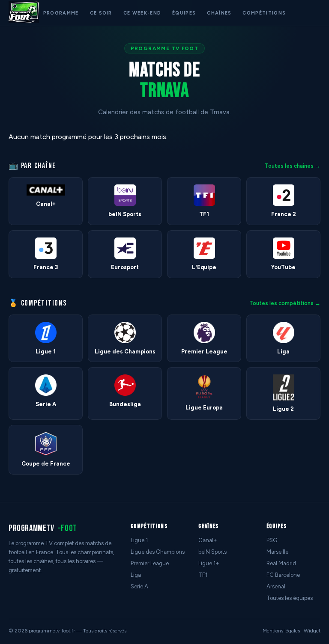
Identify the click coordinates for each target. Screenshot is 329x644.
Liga (136, 575)
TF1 (202, 575)
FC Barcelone (283, 575)
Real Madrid (281, 563)
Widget (312, 631)
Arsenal (275, 586)
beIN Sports (212, 552)
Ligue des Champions (158, 552)
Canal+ (207, 540)
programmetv (43, 528)
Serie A (139, 586)
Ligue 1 (139, 540)
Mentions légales (281, 631)
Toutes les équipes (289, 598)
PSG (271, 540)
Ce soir (101, 13)
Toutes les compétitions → (284, 303)
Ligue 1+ (208, 563)
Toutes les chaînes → (292, 166)
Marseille (277, 552)
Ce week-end (142, 13)
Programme (61, 13)
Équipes (184, 13)
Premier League (150, 563)
